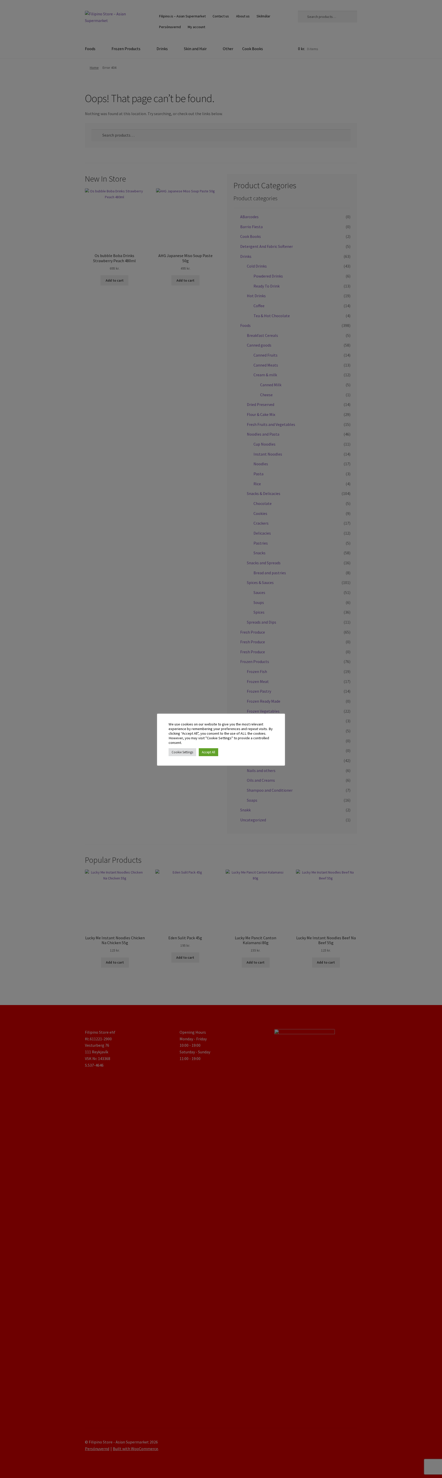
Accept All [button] (208, 752)
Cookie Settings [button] (182, 752)
